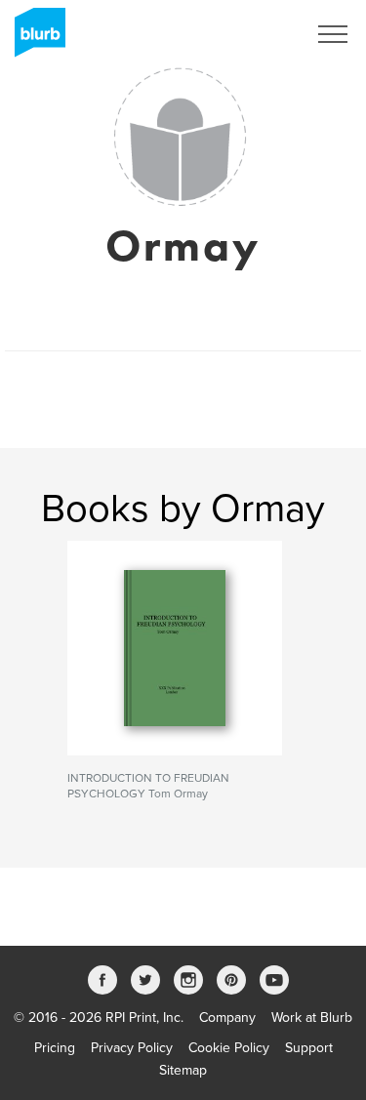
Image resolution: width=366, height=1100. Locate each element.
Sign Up (256, 34)
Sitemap (183, 1070)
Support (309, 1047)
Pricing (54, 1047)
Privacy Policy (132, 1047)
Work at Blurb (311, 1017)
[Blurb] (34, 39)
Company (227, 1017)
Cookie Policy (228, 1047)
